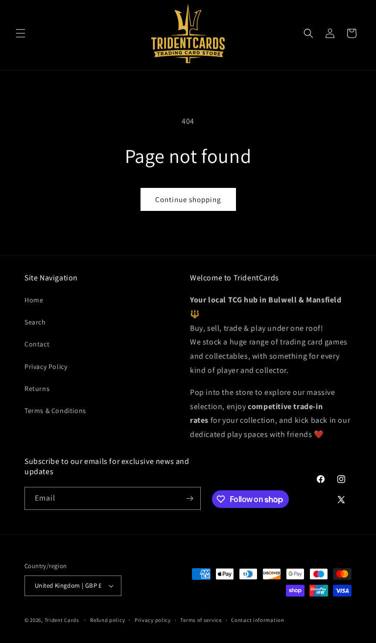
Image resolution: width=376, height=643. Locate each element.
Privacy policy (153, 620)
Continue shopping (188, 199)
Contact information (257, 620)
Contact (36, 344)
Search (35, 322)
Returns (36, 388)
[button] (20, 33)
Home (33, 300)
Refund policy (107, 620)
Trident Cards (62, 620)
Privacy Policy (45, 366)
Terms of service (200, 620)
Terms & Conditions (55, 410)
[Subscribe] (189, 498)
